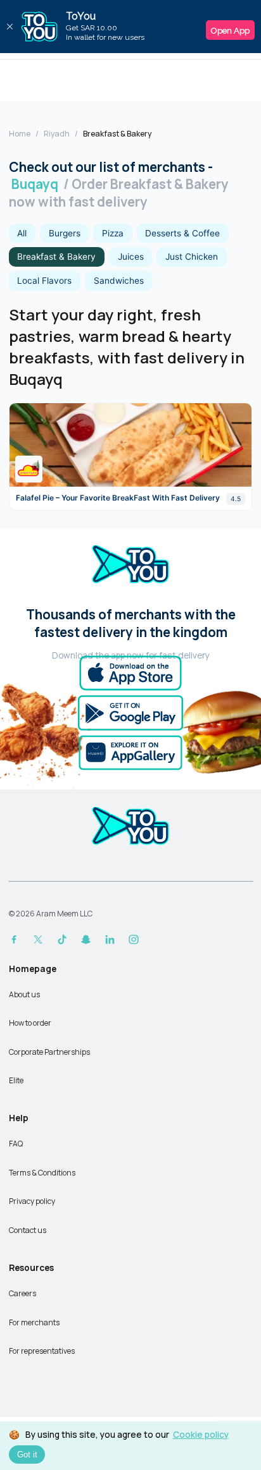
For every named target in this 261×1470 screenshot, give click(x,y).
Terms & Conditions (42, 1172)
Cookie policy (201, 1434)
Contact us (27, 1230)
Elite (16, 1080)
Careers (22, 1293)
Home (19, 134)
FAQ (16, 1143)
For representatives (42, 1350)
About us (24, 994)
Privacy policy (32, 1201)
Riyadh (57, 134)
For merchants (34, 1322)
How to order (30, 1022)
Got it (27, 1454)
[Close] (9, 26)
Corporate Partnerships (49, 1052)
